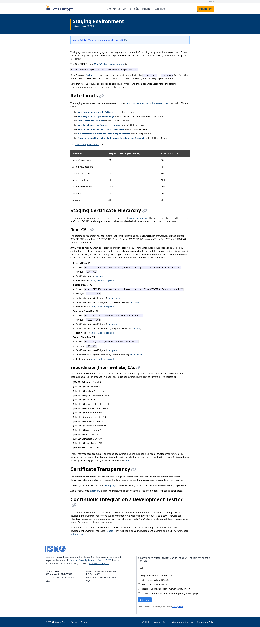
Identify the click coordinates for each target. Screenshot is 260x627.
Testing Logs (109, 485)
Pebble (109, 530)
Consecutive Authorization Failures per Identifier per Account (110, 138)
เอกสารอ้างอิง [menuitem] (113, 8)
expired (110, 280)
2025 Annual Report (99, 563)
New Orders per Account (90, 120)
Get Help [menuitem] (127, 8)
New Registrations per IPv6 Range (95, 116)
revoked (101, 280)
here (128, 460)
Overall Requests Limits (87, 144)
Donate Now (205, 8)
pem (101, 276)
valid (93, 280)
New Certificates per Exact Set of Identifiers (100, 129)
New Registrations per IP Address (95, 111)
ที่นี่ (125, 40)
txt (106, 276)
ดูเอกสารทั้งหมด (78, 28)
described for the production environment (147, 103)
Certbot (89, 75)
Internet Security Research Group (70, 622)
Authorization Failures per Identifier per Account (103, 133)
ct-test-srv (95, 490)
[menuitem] (147, 8)
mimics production (138, 218)
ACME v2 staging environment (109, 64)
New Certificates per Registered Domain (99, 125)
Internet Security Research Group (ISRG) (90, 560)
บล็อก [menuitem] (137, 8)
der (96, 276)
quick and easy (77, 534)
